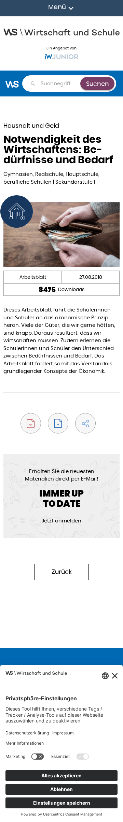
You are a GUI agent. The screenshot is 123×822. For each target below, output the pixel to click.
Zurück (62, 571)
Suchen (97, 83)
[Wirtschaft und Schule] (61, 31)
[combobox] (60, 83)
